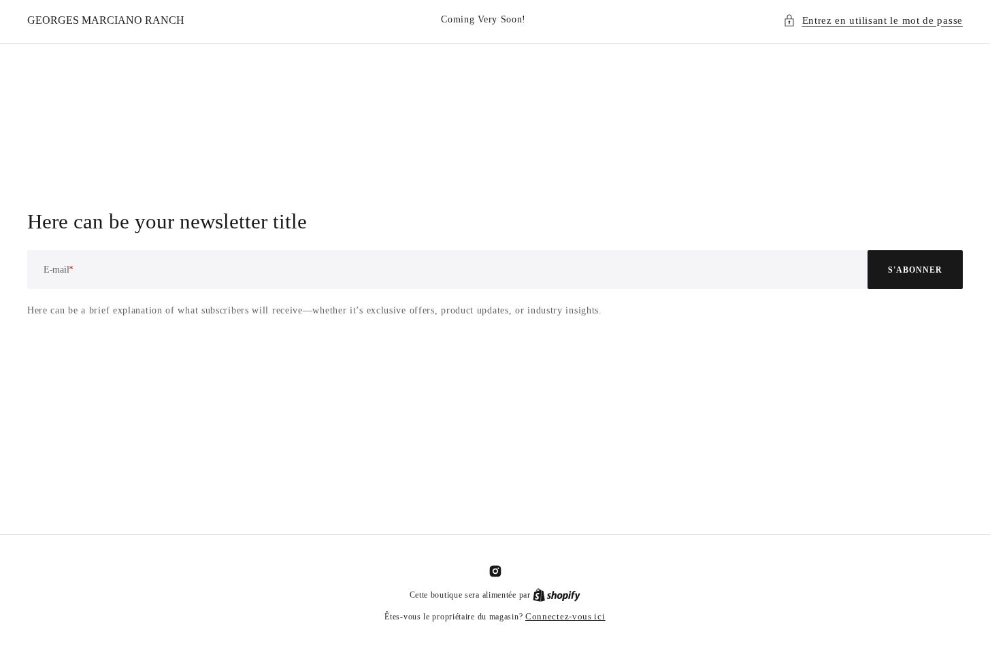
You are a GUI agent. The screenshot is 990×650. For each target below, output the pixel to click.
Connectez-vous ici (565, 616)
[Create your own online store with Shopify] (556, 594)
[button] (873, 20)
